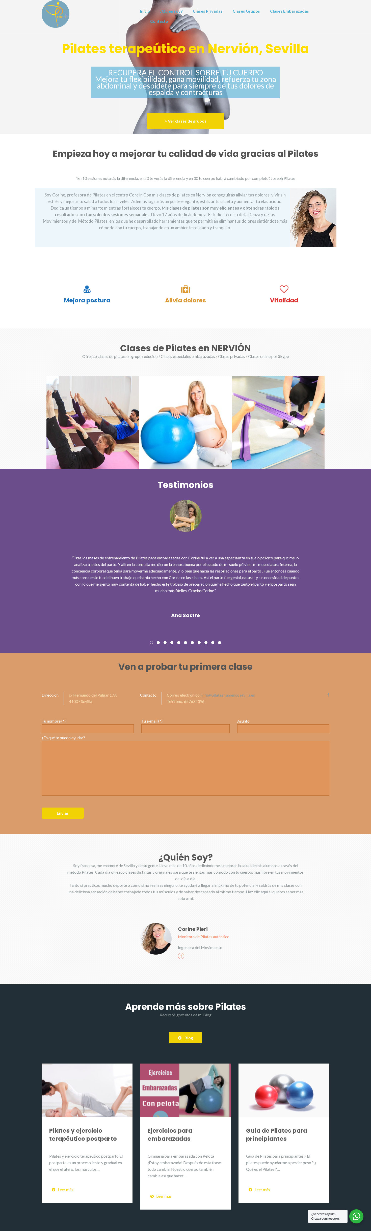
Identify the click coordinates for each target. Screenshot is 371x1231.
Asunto (243, 721)
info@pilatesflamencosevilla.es (228, 695)
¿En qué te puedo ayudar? (63, 737)
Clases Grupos (246, 11)
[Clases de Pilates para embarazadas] (185, 422)
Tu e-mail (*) (152, 721)
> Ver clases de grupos (185, 121)
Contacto (159, 21)
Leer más (65, 1189)
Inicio (145, 11)
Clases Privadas (208, 11)
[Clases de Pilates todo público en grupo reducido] (92, 422)
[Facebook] (328, 695)
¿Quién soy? (171, 11)
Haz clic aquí (257, 891)
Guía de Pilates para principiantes (276, 1135)
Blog (188, 1037)
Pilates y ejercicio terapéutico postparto (83, 1135)
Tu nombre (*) (54, 721)
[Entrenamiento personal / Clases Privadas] (278, 422)
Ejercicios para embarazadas (170, 1135)
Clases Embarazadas (289, 11)
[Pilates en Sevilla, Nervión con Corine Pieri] (55, 13)
